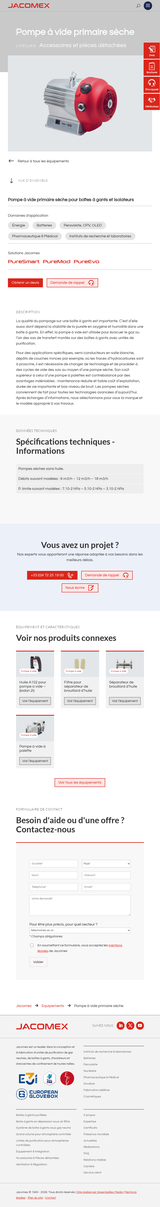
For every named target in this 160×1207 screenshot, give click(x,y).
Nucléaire (90, 1070)
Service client (92, 1172)
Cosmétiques (92, 1096)
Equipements (53, 1006)
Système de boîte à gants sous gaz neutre (43, 1127)
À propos (89, 1115)
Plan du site (35, 1197)
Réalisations (92, 1147)
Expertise (90, 1121)
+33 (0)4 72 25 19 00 (47, 575)
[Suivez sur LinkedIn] (121, 1025)
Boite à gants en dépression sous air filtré (43, 1121)
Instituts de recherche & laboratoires (107, 1051)
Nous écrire (75, 588)
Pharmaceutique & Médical (101, 1077)
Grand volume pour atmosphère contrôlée (43, 1134)
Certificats (90, 1127)
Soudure (89, 1083)
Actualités (90, 1140)
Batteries (90, 1058)
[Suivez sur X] (130, 1025)
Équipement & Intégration (32, 1151)
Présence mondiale (96, 1134)
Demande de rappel (67, 283)
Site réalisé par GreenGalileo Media (100, 1192)
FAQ (86, 1153)
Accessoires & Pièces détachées (37, 1158)
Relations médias (95, 1159)
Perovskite (91, 1064)
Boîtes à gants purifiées (31, 1115)
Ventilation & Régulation (31, 1164)
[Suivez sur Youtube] (140, 1025)
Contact (50, 1197)
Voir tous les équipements (79, 782)
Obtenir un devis (25, 283)
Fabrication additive (97, 1090)
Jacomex (24, 1006)
